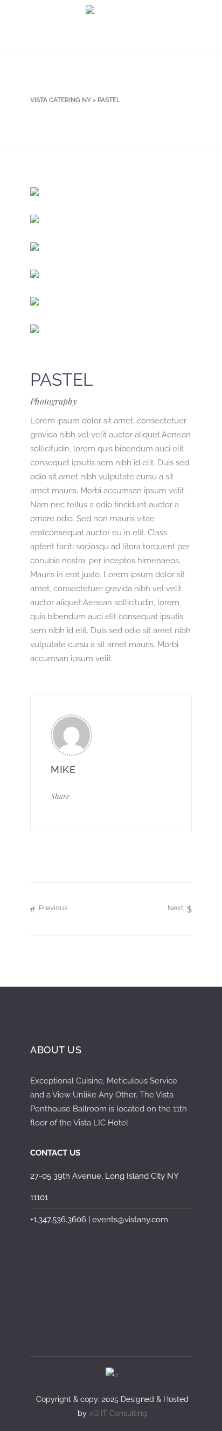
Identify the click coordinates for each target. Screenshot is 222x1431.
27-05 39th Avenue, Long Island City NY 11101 (104, 1186)
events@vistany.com (130, 1219)
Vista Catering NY (60, 100)
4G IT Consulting (118, 1413)
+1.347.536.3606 (58, 1219)
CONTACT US (55, 1153)
